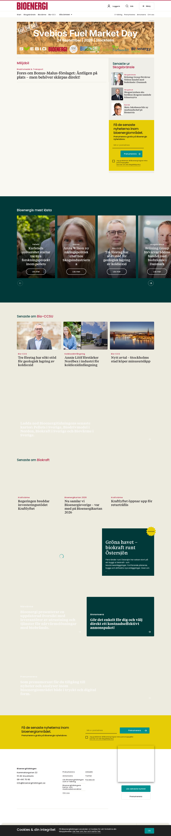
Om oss (151, 15)
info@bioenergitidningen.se (31, 783)
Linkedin (89, 772)
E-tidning (118, 15)
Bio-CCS (52, 15)
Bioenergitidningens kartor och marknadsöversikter (72, 787)
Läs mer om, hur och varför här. (86, 831)
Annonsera (141, 15)
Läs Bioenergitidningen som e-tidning (73, 781)
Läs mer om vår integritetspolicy (128, 164)
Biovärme (42, 15)
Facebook (90, 780)
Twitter (88, 776)
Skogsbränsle (29, 15)
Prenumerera (129, 15)
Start (19, 15)
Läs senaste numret (136, 788)
